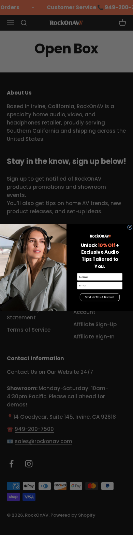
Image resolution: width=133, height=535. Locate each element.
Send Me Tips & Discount (100, 297)
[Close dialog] (130, 227)
